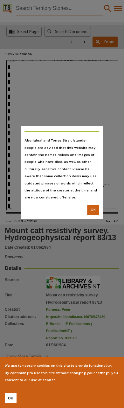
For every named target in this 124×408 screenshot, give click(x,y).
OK (93, 210)
